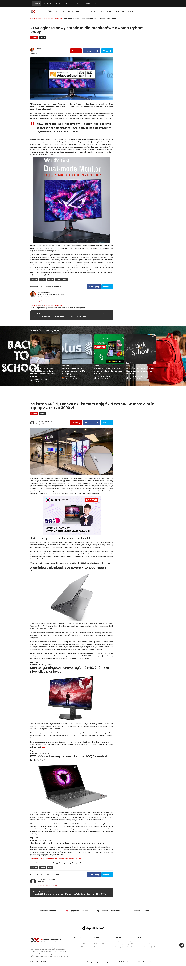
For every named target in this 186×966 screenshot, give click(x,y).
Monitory (50, 279)
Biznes (88, 3)
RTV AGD (69, 3)
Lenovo (50, 867)
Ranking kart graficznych (144, 941)
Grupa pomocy (119, 11)
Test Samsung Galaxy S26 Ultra (103, 941)
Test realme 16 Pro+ (100, 944)
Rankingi (78, 11)
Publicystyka (99, 11)
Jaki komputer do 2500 (79, 941)
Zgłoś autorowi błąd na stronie (48, 301)
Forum (108, 11)
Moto (97, 3)
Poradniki (88, 11)
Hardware (47, 3)
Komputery (34, 279)
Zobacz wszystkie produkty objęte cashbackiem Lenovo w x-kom (55, 859)
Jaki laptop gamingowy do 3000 (124, 944)
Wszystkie (36, 3)
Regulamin (99, 962)
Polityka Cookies (110, 962)
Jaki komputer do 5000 (79, 944)
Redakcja (89, 962)
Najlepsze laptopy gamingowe (124, 941)
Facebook (41, 297)
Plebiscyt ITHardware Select (146, 962)
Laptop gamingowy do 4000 (123, 947)
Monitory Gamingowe (61, 279)
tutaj (43, 747)
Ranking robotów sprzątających (146, 947)
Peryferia (42, 279)
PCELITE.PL (121, 962)
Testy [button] (69, 11)
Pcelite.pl (131, 11)
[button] (153, 11)
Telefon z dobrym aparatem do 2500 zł (103, 948)
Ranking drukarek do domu (144, 944)
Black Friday (130, 962)
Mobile (79, 3)
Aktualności (60, 11)
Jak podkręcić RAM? (79, 947)
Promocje (42, 867)
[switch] (50, 11)
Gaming (58, 3)
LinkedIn (47, 297)
